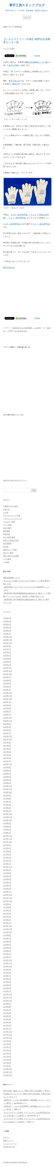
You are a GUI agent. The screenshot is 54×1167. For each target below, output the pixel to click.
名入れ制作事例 (26, 328)
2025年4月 (7, 658)
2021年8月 (7, 745)
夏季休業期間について (11, 578)
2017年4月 (7, 854)
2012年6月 (7, 1013)
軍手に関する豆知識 (10, 556)
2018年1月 (7, 832)
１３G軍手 (37, 328)
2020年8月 (7, 767)
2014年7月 (7, 938)
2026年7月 (7, 618)
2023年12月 (7, 693)
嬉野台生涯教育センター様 (36, 62)
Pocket (37, 55)
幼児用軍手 (7, 543)
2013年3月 (7, 985)
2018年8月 (7, 823)
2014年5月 (7, 944)
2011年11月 (7, 1035)
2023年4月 (7, 708)
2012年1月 (7, 1028)
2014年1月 (7, 957)
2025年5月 (7, 655)
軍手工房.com (14, 81)
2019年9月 (7, 795)
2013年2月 (7, 988)
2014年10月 (7, 932)
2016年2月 (7, 888)
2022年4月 (7, 730)
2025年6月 (7, 652)
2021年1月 (7, 761)
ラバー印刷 (7, 525)
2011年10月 (7, 1038)
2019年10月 (7, 792)
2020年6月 (7, 770)
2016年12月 (7, 867)
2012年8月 (7, 1007)
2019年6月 (7, 804)
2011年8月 (7, 1044)
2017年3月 (7, 857)
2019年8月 (7, 798)
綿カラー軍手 (8, 553)
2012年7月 (7, 1010)
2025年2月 (7, 665)
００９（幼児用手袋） (19, 214)
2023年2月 (7, 711)
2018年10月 (7, 820)
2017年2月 (7, 860)
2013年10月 (7, 966)
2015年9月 (7, 904)
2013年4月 (7, 982)
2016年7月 (7, 876)
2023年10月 (7, 699)
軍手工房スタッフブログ (27, 5)
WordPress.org (9, 1146)
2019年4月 (7, 808)
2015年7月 (7, 910)
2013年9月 (7, 969)
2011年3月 (7, 1059)
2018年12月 (7, 814)
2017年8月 (7, 845)
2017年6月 (7, 851)
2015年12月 (7, 895)
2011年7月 (7, 1047)
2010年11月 (7, 1072)
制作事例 (6, 531)
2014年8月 (7, 935)
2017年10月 (7, 842)
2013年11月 (7, 963)
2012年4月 (7, 1019)
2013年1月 (7, 991)
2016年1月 (7, 892)
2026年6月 (7, 621)
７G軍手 (6, 562)
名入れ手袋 (13, 65)
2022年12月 (7, 717)
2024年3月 (7, 686)
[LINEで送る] (21, 55)
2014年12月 (7, 926)
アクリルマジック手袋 (11, 515)
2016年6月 (7, 879)
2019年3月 (7, 811)
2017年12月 (7, 836)
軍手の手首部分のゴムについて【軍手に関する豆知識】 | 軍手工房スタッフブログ (27, 1094)
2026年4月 (7, 627)
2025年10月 (7, 643)
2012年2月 (7, 1025)
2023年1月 (7, 714)
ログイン (6, 1137)
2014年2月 (7, 954)
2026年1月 (7, 633)
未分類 (5, 546)
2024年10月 (7, 674)
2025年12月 (7, 637)
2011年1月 (7, 1066)
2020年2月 (7, 783)
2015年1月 (7, 923)
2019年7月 (7, 801)
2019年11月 (7, 789)
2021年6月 (7, 749)
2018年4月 (7, 826)
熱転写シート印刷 (10, 550)
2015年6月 (7, 913)
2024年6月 (7, 680)
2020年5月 (7, 773)
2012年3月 (7, 1022)
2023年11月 (7, 696)
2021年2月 (7, 758)
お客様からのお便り (10, 506)
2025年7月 (7, 649)
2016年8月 (7, 873)
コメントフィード (10, 1143)
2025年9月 (7, 646)
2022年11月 (7, 721)
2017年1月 (7, 864)
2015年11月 (7, 898)
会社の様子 (7, 528)
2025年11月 (7, 640)
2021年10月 (7, 739)
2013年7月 (7, 975)
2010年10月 (7, 1075)
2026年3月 (7, 630)
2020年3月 (7, 780)
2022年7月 (7, 727)
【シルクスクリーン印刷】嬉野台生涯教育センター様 (26, 40)
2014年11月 (7, 929)
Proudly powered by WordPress (15, 1162)
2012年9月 (7, 1003)
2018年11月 (7, 817)
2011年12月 (7, 1031)
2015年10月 (7, 901)
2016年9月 (7, 870)
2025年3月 (7, 661)
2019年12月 (7, 786)
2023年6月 (7, 705)
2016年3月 (7, 885)
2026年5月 (7, 624)
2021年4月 (7, 752)
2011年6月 (7, 1050)
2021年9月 (7, 742)
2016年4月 (7, 882)
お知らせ (6, 509)
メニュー (27, 17)
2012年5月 (7, 1016)
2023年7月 (7, 702)
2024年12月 (7, 671)
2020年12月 (7, 764)
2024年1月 (7, 689)
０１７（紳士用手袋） (18, 217)
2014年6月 (7, 941)
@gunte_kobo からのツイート (14, 480)
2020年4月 (7, 776)
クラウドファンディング (12, 518)
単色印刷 (15, 328)
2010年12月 (7, 1069)
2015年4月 (7, 916)
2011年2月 (7, 1063)
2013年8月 (7, 972)
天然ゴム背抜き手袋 (10, 540)
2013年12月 (7, 960)
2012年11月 (7, 997)
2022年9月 (7, 724)
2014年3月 (7, 951)
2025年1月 (7, 668)
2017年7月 (7, 848)
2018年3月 (7, 829)
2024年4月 (7, 683)
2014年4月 (7, 948)
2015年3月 (7, 920)
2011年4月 (7, 1056)
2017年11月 (7, 839)
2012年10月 (7, 1000)
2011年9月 (7, 1041)
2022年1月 (7, 733)
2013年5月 (7, 979)
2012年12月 (7, 994)
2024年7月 (7, 677)
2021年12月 (7, 736)
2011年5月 (7, 1053)
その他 (5, 512)
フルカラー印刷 (9, 522)
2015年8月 (7, 907)
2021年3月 (7, 755)
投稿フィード (8, 1140)
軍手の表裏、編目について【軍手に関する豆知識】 (22, 1091)
